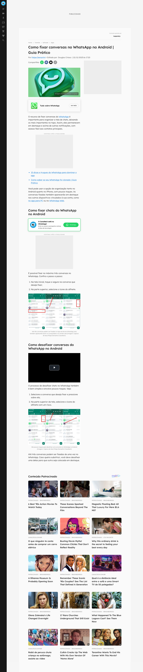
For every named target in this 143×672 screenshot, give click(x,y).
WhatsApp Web (56, 200)
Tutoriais (37, 42)
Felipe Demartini (38, 57)
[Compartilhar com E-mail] (51, 62)
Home (30, 42)
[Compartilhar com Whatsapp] (42, 62)
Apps (52, 42)
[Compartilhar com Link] (55, 62)
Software (45, 42)
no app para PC (35, 200)
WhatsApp (64, 116)
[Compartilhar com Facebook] (46, 62)
